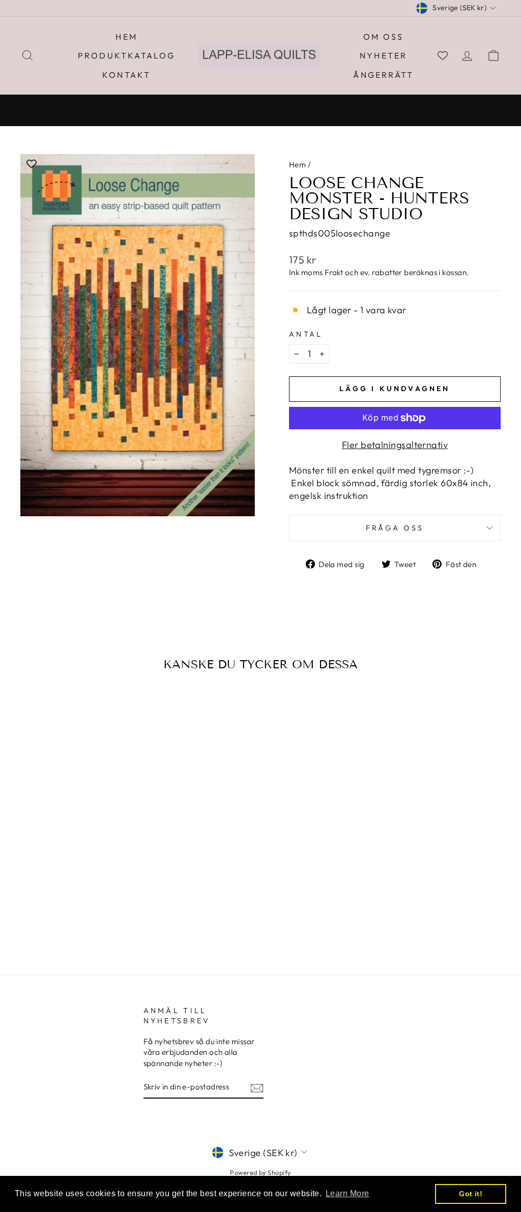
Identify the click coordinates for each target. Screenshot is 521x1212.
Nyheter (383, 55)
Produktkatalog (127, 55)
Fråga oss (395, 528)
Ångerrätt (383, 75)
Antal (306, 334)
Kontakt (126, 75)
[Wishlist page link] (443, 55)
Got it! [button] (470, 1194)
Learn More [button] (347, 1193)
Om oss (383, 37)
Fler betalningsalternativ (395, 445)
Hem (126, 37)
